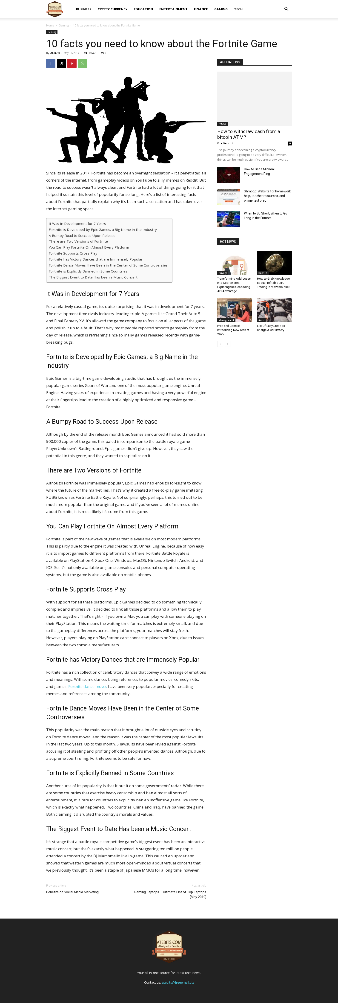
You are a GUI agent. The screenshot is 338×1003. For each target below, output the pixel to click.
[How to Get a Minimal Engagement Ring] (228, 175)
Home (50, 25)
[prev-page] (220, 344)
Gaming (221, 9)
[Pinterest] (72, 63)
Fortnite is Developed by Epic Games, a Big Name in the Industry (103, 229)
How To (262, 273)
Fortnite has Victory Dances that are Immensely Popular (96, 259)
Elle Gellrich (225, 143)
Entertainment (173, 9)
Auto (261, 320)
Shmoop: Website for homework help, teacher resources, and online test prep (267, 195)
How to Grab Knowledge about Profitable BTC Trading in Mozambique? (273, 283)
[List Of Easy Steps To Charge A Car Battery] (274, 310)
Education (143, 9)
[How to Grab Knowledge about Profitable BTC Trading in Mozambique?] (274, 263)
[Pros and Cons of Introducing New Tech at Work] (234, 310)
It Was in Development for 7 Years (77, 223)
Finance (201, 9)
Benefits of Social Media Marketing (72, 892)
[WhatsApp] (82, 63)
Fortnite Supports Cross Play (73, 253)
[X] (61, 63)
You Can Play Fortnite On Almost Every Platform (89, 247)
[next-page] (227, 344)
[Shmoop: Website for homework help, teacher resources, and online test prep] (228, 197)
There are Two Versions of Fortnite (78, 241)
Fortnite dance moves (88, 686)
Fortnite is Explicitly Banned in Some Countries (88, 271)
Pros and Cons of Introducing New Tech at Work (233, 330)
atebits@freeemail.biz (178, 982)
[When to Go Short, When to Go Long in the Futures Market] (228, 219)
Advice (222, 123)
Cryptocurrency (112, 9)
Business (83, 9)
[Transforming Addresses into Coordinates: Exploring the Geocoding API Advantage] (234, 263)
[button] (286, 9)
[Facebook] (50, 63)
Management (226, 320)
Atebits (55, 53)
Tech (238, 9)
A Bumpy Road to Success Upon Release (82, 235)
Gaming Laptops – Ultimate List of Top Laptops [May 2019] (170, 894)
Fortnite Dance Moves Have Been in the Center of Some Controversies (108, 265)
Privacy (223, 273)
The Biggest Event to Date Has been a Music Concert (93, 277)
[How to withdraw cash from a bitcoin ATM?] (254, 99)
